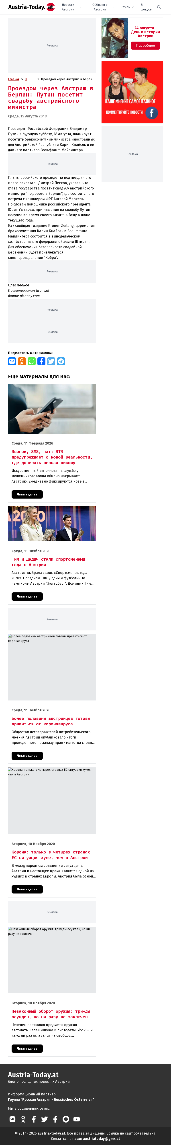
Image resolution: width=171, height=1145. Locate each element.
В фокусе (146, 7)
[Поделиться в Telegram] (61, 361)
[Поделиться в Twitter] (51, 361)
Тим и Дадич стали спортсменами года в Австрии (44, 508)
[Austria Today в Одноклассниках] (23, 1119)
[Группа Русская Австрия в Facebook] (55, 1119)
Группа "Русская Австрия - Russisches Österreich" (51, 1099)
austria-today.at (51, 1133)
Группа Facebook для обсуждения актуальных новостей (130, 66)
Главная (13, 79)
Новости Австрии (68, 7)
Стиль (126, 7)
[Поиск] (159, 7)
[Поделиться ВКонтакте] (12, 361)
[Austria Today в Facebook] (34, 1119)
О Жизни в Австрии (100, 7)
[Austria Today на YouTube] (76, 1119)
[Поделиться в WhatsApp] (32, 361)
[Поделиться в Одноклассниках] (22, 361)
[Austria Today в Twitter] (44, 1119)
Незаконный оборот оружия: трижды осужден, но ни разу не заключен (51, 931)
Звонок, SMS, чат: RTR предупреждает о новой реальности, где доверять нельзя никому (51, 388)
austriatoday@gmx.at (101, 1139)
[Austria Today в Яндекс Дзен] (66, 1119)
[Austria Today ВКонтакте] (12, 1119)
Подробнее (145, 45)
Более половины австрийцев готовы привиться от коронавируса (45, 638)
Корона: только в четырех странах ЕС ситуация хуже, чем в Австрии (52, 772)
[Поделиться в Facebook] (41, 361)
